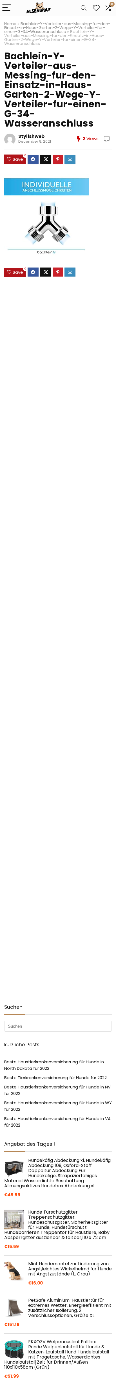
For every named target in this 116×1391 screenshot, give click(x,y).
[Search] (83, 8)
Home (10, 24)
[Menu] (7, 8)
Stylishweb (31, 136)
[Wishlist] (96, 8)
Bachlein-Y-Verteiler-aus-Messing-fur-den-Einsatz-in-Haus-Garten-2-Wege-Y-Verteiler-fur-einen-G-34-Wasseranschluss (57, 27)
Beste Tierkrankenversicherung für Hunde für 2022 (55, 1078)
